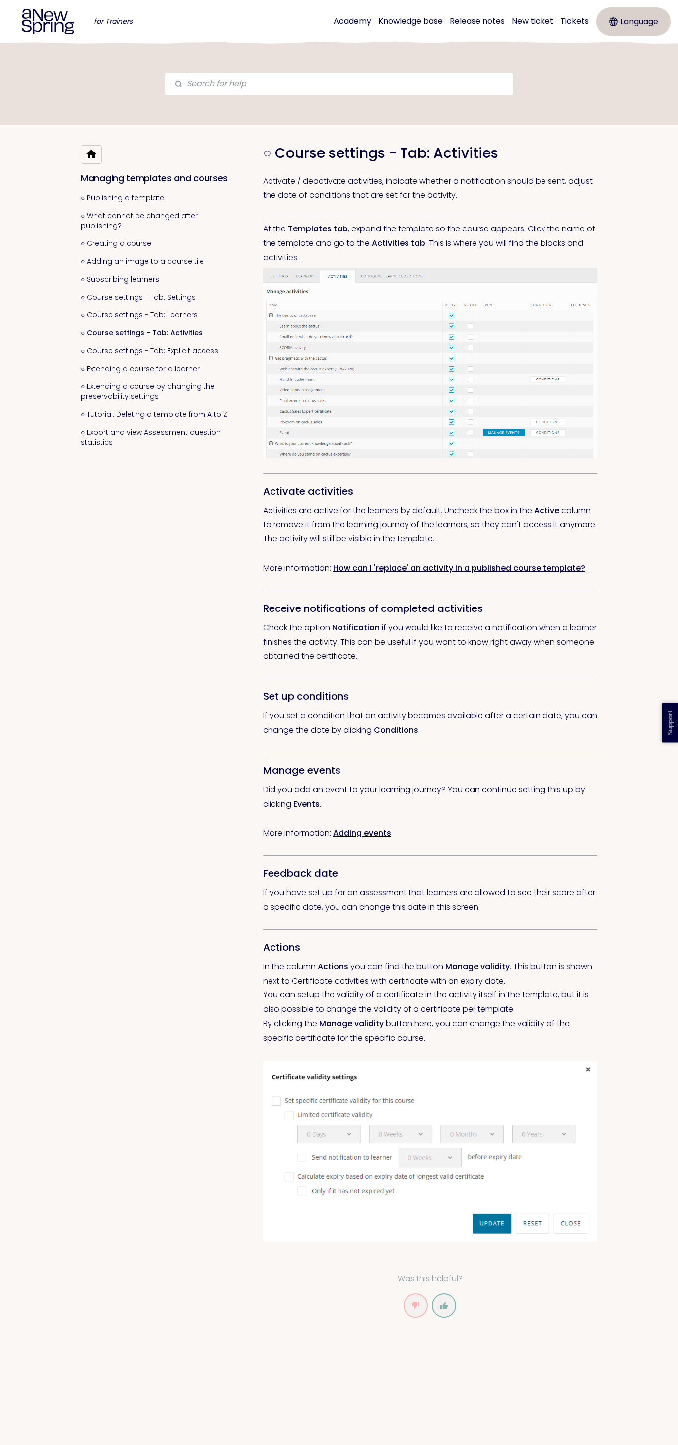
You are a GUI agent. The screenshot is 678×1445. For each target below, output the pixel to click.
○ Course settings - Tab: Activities (142, 333)
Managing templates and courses (154, 178)
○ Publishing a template (122, 198)
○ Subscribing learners (120, 279)
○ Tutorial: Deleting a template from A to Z (154, 414)
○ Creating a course (116, 243)
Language (639, 21)
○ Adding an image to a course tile (142, 261)
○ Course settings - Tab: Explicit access (149, 351)
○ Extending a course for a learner (140, 369)
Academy (352, 21)
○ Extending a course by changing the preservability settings (148, 391)
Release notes (477, 21)
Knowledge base (410, 21)
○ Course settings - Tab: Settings (138, 297)
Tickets (574, 21)
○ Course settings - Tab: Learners (139, 315)
